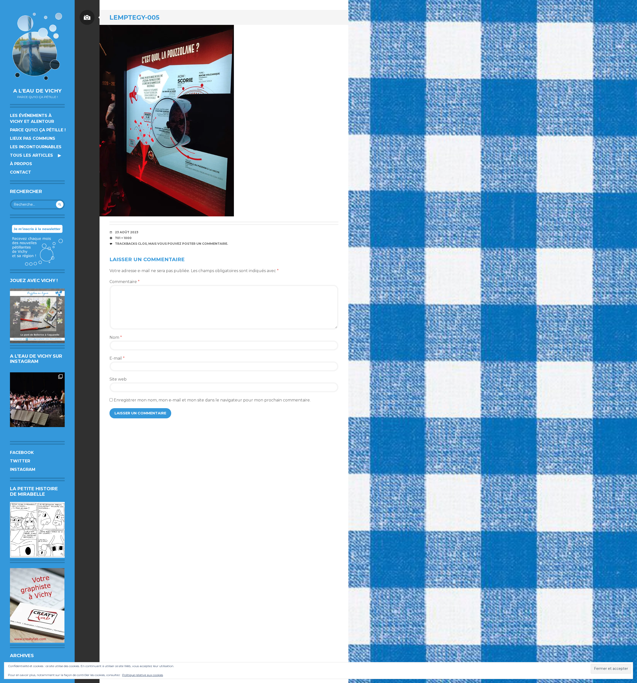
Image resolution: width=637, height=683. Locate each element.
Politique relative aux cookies (142, 675)
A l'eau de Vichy (37, 91)
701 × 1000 (123, 238)
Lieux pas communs (32, 138)
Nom (115, 337)
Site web (118, 379)
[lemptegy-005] (167, 120)
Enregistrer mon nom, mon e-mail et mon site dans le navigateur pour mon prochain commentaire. (212, 400)
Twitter (20, 461)
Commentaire (124, 281)
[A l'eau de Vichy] (37, 46)
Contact (20, 172)
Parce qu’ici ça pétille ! (38, 130)
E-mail (117, 358)
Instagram (22, 469)
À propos (21, 163)
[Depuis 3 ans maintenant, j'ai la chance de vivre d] (37, 399)
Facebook (22, 452)
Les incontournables (35, 147)
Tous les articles (31, 155)
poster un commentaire (204, 243)
